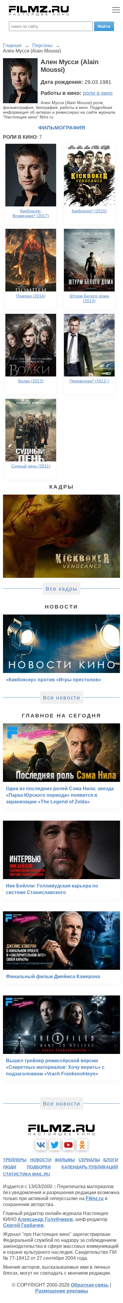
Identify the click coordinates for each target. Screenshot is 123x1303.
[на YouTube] (68, 1145)
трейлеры (15, 1159)
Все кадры (61, 589)
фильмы (65, 1159)
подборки (39, 1167)
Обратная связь (90, 1284)
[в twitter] (54, 1145)
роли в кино (98, 93)
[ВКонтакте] (41, 1145)
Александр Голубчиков (45, 1219)
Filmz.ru (95, 1198)
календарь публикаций (89, 1167)
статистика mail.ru (26, 1174)
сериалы (89, 1159)
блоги (110, 1159)
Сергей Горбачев (23, 1225)
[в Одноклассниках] (82, 1145)
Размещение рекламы (61, 1290)
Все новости (61, 698)
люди (9, 1167)
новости (40, 1159)
